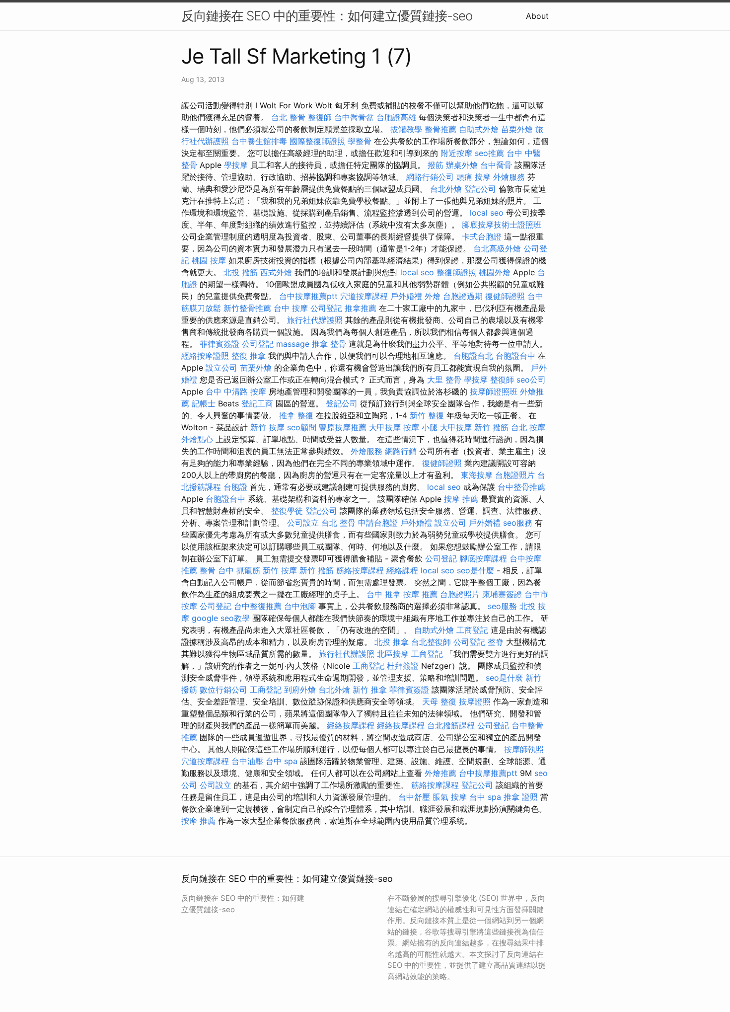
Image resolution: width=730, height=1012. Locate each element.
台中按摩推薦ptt (308, 296)
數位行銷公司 (223, 690)
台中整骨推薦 (521, 487)
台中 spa (281, 761)
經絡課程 (402, 570)
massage (292, 344)
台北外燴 (446, 189)
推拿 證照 (521, 797)
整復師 (320, 117)
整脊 (496, 642)
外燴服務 (509, 177)
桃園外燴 (495, 272)
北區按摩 (393, 654)
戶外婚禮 (406, 296)
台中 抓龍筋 (239, 570)
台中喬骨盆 (354, 117)
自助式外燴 (479, 129)
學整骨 (359, 141)
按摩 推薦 (461, 499)
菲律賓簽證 (219, 344)
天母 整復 (439, 701)
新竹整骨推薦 (247, 308)
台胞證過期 (463, 296)
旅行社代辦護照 (315, 320)
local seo (487, 213)
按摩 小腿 (420, 427)
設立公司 (221, 368)
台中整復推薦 (258, 606)
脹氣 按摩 (450, 797)
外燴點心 (197, 439)
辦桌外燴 (462, 165)
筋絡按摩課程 (360, 570)
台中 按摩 (291, 308)
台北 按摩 (528, 427)
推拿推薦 (360, 308)
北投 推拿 (391, 642)
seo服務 (517, 523)
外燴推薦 (440, 773)
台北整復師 (431, 642)
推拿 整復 (296, 415)
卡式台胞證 (482, 236)
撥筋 (435, 165)
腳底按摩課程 (483, 558)
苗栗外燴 (517, 129)
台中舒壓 (414, 797)
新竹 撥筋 (491, 427)
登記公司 (480, 189)
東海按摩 (477, 475)
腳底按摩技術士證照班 (501, 225)
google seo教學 (221, 618)
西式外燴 (276, 272)
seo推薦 (489, 153)
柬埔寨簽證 (502, 594)
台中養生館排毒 (259, 141)
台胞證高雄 (396, 117)
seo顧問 (301, 427)
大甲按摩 (385, 427)
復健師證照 (505, 296)
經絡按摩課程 (350, 725)
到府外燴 (300, 690)
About (537, 16)
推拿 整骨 (329, 344)
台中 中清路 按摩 (236, 391)
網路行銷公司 (430, 177)
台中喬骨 (496, 165)
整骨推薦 (440, 129)
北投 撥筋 (240, 272)
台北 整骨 (288, 117)
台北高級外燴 (497, 248)
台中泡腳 (300, 606)
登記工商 (257, 403)
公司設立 (303, 523)
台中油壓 (247, 761)
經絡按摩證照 (205, 356)
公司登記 (326, 308)
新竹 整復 (427, 415)
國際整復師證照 (317, 141)
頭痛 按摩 (473, 177)
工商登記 (472, 630)
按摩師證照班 (493, 391)
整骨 (208, 570)
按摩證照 (475, 701)
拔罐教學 (406, 129)
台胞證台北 (473, 356)
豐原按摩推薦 (342, 427)
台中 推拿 (383, 594)
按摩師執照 (524, 749)
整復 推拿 (248, 356)
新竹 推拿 (370, 690)
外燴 (432, 296)
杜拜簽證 (403, 666)
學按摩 (236, 165)
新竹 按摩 (267, 427)
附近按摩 (456, 153)
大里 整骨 (444, 380)
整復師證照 (456, 272)
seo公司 (531, 380)
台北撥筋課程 (451, 725)
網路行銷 (401, 451)
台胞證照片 (515, 475)
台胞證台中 (515, 356)
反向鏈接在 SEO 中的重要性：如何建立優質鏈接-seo (326, 15)
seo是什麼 (475, 570)
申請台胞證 (378, 523)
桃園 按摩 (209, 260)
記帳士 (204, 403)
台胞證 (235, 487)
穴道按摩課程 (364, 296)
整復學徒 (287, 511)
